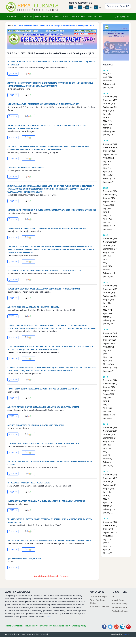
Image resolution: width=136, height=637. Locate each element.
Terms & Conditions (14, 625)
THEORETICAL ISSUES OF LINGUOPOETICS (26, 167)
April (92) (107, 360)
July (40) (107, 161)
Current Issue (26, 16)
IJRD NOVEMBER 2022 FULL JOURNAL (24, 558)
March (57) (108, 127)
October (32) (109, 150)
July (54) (107, 113)
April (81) (107, 77)
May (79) (107, 168)
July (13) (107, 492)
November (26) (110, 241)
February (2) (108, 462)
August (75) (108, 346)
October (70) (109, 103)
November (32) (110, 383)
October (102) (109, 339)
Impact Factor (118, 600)
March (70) (108, 175)
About (65, 16)
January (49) (108, 323)
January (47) (108, 182)
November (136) (110, 336)
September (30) (110, 154)
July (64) (107, 208)
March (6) (107, 458)
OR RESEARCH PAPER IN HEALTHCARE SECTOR (28, 482)
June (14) (107, 448)
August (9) (108, 535)
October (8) (108, 528)
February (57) (109, 225)
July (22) (107, 444)
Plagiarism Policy (119, 603)
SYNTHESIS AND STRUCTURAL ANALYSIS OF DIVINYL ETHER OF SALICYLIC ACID (43, 443)
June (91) (107, 164)
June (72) (107, 259)
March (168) (108, 364)
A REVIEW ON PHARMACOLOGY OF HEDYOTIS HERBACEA (33, 307)
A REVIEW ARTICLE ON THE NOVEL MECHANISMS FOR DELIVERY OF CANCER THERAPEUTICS (49, 540)
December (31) (110, 380)
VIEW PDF (13, 74)
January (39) (108, 134)
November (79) (110, 100)
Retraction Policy (119, 607)
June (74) (107, 353)
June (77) (107, 306)
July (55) (107, 350)
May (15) (107, 498)
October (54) (109, 292)
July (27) (107, 397)
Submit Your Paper (116, 6)
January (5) (108, 465)
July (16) (107, 539)
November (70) (110, 194)
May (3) (106, 451)
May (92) (107, 73)
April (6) (106, 455)
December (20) (110, 522)
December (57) (110, 332)
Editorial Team (78, 16)
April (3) (106, 549)
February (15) (109, 509)
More (48, 616)
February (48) (109, 178)
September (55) (110, 296)
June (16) (107, 542)
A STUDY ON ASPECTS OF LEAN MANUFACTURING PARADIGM (35, 425)
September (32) (110, 390)
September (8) (109, 485)
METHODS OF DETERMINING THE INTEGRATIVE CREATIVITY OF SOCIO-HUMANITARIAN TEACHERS (51, 210)
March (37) (108, 316)
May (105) (107, 120)
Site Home (11, 16)
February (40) (109, 84)
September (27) (110, 248)
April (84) (107, 313)
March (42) (108, 411)
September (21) (110, 437)
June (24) (107, 400)
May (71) (107, 262)
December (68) (110, 143)
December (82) (110, 191)
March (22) (108, 269)
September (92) (110, 343)
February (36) (109, 320)
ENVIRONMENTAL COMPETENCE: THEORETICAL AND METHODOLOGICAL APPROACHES (46, 228)
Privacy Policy (45, 625)
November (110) (110, 147)
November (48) (110, 289)
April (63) (107, 124)
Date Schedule (41, 16)
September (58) (110, 201)
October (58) (109, 198)
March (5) (107, 553)
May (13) (107, 546)
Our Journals (120, 16)
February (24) (109, 273)
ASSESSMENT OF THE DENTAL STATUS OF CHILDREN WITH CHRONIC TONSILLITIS (44, 270)
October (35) (109, 387)
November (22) (110, 525)
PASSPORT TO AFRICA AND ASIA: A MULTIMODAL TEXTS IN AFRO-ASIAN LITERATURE (46, 501)
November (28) (110, 430)
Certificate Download (99, 606)
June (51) (107, 211)
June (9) (106, 495)
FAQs (114, 596)
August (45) (108, 299)
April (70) (107, 171)
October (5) (108, 481)
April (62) (107, 407)
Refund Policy (31, 625)
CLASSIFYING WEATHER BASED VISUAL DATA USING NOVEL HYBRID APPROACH (43, 289)
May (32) (107, 404)
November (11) (110, 478)
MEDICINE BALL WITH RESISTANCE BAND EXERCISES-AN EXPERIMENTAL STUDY (43, 104)
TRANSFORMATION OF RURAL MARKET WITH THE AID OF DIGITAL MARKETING (43, 388)
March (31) (108, 505)
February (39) (109, 414)
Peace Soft (126, 634)
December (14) (110, 474)
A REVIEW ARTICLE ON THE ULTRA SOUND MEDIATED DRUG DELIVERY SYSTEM (43, 407)
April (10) (107, 502)
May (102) (107, 309)
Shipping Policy (79, 625)
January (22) (108, 512)
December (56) (110, 96)
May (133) (107, 357)
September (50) (110, 107)
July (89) (107, 303)
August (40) (108, 110)
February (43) (109, 131)
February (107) (110, 367)
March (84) (108, 80)
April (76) (107, 218)
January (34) (108, 276)
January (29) (108, 229)
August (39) (108, 252)
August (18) (108, 394)
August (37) (108, 157)
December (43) (110, 238)
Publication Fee (95, 16)
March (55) (108, 222)
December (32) (110, 427)
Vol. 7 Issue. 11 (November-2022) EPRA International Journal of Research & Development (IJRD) (54, 25)
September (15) (110, 532)
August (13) (108, 441)
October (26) (109, 245)
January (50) (108, 87)
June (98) (107, 117)
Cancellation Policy (61, 625)
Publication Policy (120, 611)
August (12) (108, 488)
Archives (55, 16)
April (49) (107, 266)
